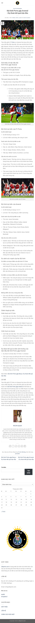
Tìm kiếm (3, 467)
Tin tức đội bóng (17, 8)
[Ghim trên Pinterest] (22, 446)
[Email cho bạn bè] (19, 446)
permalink (17, 453)
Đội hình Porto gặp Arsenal (15, 386)
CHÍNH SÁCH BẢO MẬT (8, 614)
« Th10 (3, 511)
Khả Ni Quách (27, 17)
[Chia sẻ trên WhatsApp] (10, 446)
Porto (13, 42)
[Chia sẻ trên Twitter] (16, 446)
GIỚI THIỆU (4, 607)
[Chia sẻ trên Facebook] (13, 446)
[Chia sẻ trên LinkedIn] (25, 446)
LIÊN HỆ (3, 610)
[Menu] (2, 3)
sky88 (3, 594)
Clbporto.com (5, 566)
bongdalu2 (4, 596)
